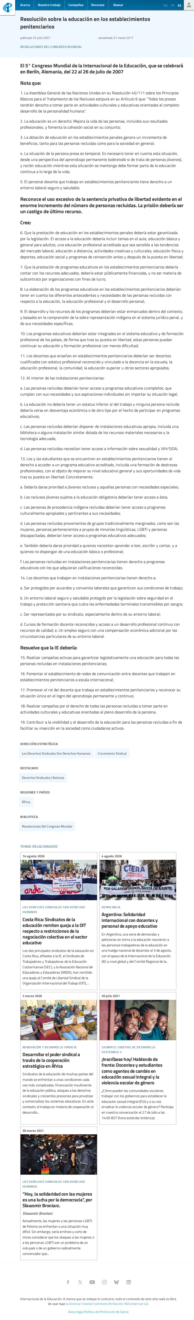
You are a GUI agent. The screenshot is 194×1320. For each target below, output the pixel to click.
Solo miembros (189, 5)
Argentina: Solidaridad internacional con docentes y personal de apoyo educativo (138, 909)
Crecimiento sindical (112, 753)
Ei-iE (7, 8)
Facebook (68, 1282)
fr (172, 5)
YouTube (92, 1282)
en (165, 5)
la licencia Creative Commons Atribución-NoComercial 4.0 (107, 1303)
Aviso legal (75, 1311)
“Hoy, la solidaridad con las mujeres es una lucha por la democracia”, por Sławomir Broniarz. (58, 1193)
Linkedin (129, 1282)
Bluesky (116, 1282)
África (26, 802)
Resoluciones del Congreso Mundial (51, 46)
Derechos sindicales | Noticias (43, 777)
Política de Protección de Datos (106, 1311)
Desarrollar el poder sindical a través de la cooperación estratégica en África (58, 1054)
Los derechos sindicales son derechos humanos (56, 753)
